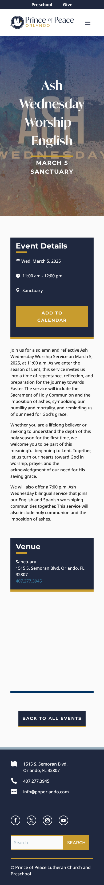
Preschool (41, 4)
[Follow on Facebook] (15, 820)
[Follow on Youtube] (63, 820)
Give (68, 4)
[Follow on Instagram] (47, 820)
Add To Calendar (52, 316)
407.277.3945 (29, 581)
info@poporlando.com (46, 792)
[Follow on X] (31, 820)
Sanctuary (52, 171)
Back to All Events (52, 718)
